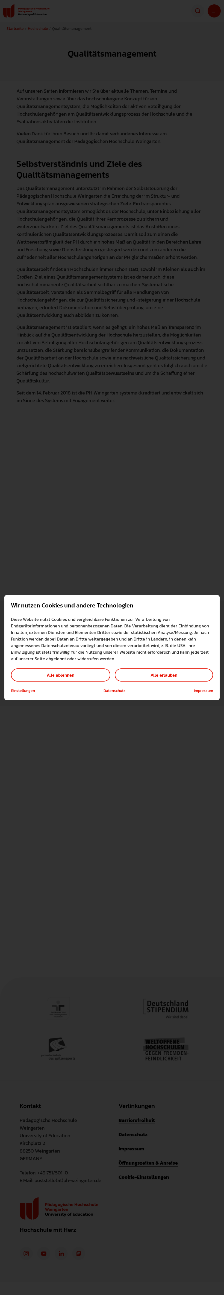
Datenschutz (114, 691)
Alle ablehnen (60, 675)
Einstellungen (23, 691)
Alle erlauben (164, 675)
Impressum (203, 691)
